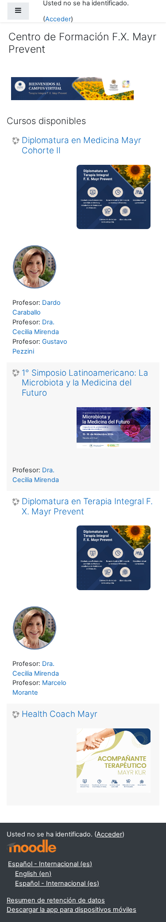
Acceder (58, 19)
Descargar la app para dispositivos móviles (71, 910)
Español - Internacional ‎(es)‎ (50, 864)
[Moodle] (31, 846)
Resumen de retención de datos (56, 900)
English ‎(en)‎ (33, 874)
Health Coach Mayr (59, 714)
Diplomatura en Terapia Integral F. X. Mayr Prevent (87, 507)
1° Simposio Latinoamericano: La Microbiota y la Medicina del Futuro (85, 383)
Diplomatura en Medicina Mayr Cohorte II (81, 146)
